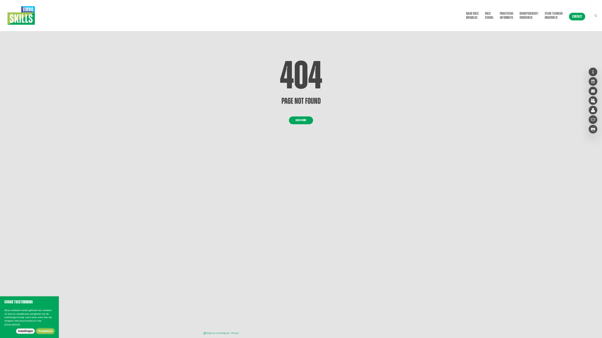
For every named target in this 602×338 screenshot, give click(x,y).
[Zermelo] (593, 81)
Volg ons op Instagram (217, 333)
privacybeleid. (12, 324)
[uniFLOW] (593, 129)
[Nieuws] (593, 72)
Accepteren (45, 331)
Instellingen (25, 331)
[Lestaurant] (593, 119)
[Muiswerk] (593, 110)
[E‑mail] (593, 91)
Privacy (235, 333)
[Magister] (593, 100)
